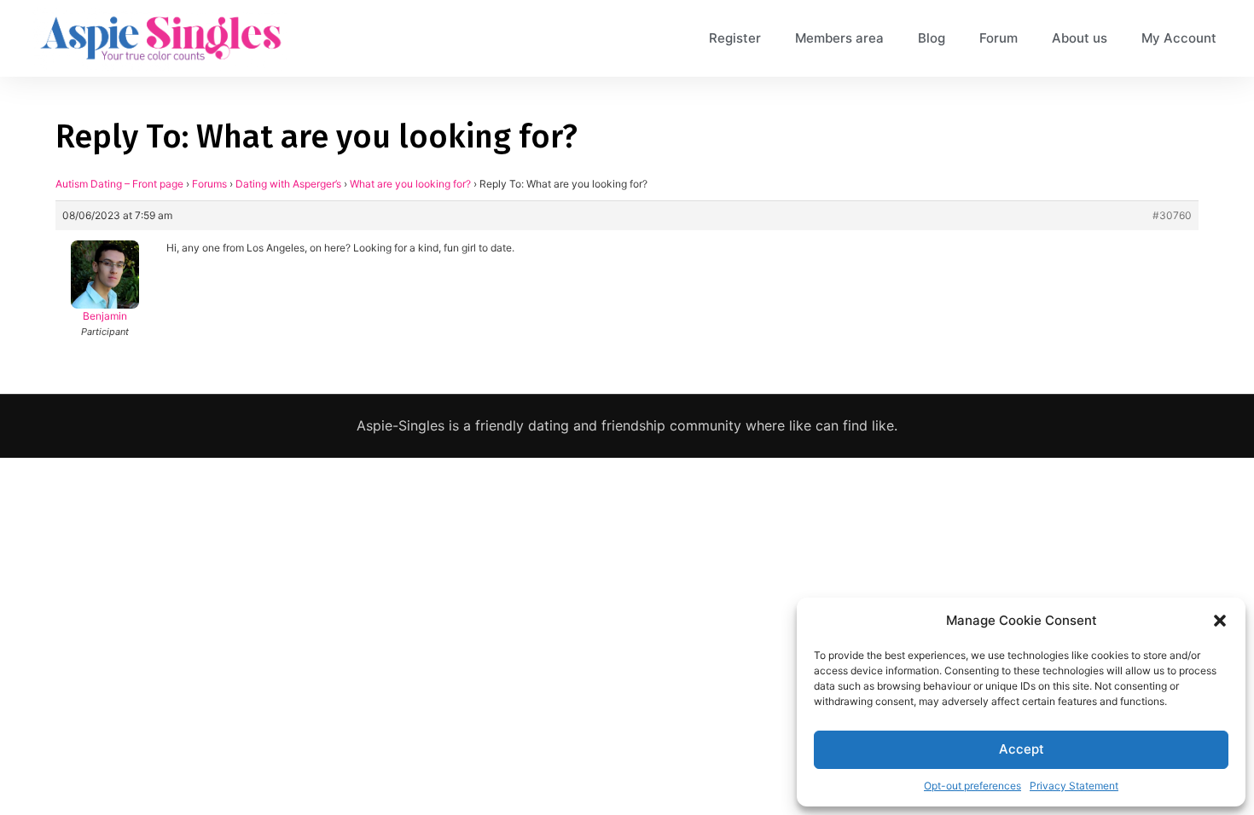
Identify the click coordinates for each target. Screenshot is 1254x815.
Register (735, 38)
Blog (931, 38)
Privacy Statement (1074, 785)
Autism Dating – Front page (119, 183)
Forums (209, 183)
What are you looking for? (410, 183)
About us (1079, 38)
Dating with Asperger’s (288, 183)
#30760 (1172, 215)
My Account (1178, 38)
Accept (1021, 749)
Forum (998, 38)
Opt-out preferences (972, 785)
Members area (839, 38)
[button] (1219, 620)
